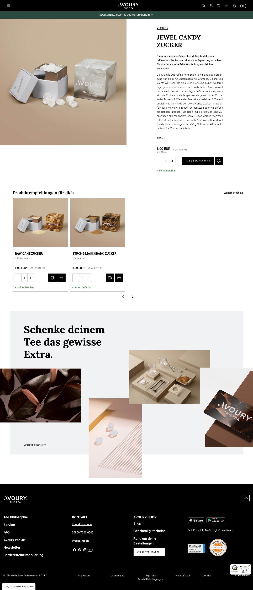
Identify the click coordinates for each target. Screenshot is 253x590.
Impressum (84, 575)
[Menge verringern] (160, 161)
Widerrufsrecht (183, 575)
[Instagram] (84, 549)
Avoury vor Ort (14, 540)
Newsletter (11, 547)
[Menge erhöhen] (172, 161)
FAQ (6, 532)
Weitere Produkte (233, 192)
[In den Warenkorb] (61, 278)
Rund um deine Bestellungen (144, 540)
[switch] (244, 571)
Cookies (207, 575)
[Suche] (203, 5)
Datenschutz (117, 575)
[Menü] (249, 566)
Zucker (162, 28)
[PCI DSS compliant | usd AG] (218, 547)
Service (9, 525)
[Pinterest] (79, 549)
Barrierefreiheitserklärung (23, 555)
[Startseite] (128, 5)
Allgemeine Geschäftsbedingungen (150, 577)
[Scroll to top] (246, 498)
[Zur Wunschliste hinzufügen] (219, 161)
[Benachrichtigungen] (234, 6)
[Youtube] (90, 549)
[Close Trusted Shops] (248, 577)
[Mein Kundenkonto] (211, 5)
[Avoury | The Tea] (15, 499)
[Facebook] (74, 549)
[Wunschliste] (218, 5)
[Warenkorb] (226, 6)
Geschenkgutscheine (149, 531)
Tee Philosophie (15, 517)
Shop (137, 523)
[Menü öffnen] (8, 5)
